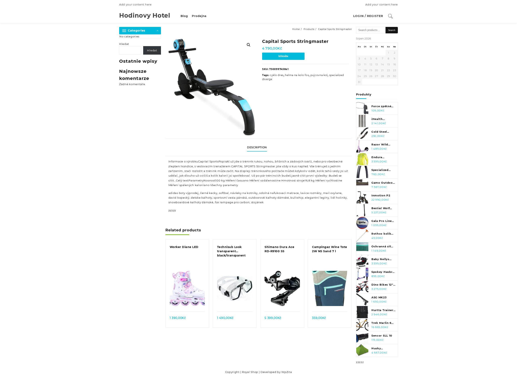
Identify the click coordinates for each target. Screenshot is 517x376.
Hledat (124, 44)
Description (257, 147)
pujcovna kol (319, 75)
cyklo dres (277, 75)
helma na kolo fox (297, 75)
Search (391, 30)
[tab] (258, 147)
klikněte (283, 56)
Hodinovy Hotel (144, 15)
